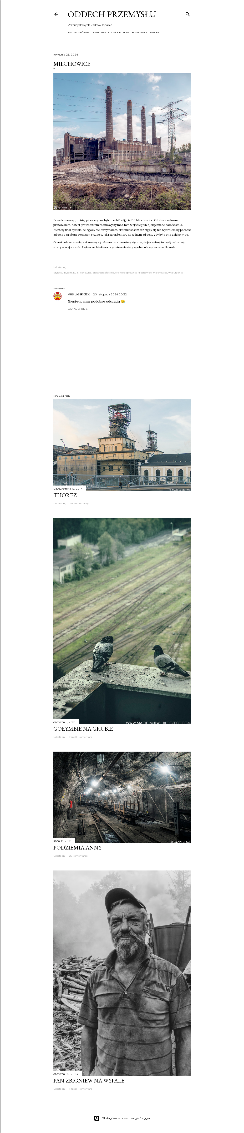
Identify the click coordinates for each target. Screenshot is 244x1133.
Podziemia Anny (77, 847)
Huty (126, 32)
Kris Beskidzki (79, 294)
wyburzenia (175, 272)
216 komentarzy (78, 503)
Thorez (64, 495)
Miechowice (160, 272)
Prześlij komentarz (80, 736)
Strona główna (79, 32)
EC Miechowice (82, 272)
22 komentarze (78, 855)
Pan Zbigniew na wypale (88, 1080)
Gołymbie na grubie (83, 728)
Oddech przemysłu (112, 14)
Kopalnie (114, 32)
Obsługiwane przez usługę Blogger (126, 1118)
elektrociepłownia (103, 272)
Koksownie (139, 32)
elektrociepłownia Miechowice (133, 272)
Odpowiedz (77, 308)
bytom (68, 272)
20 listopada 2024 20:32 (110, 294)
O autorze (99, 32)
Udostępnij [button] (59, 267)
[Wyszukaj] (188, 13)
